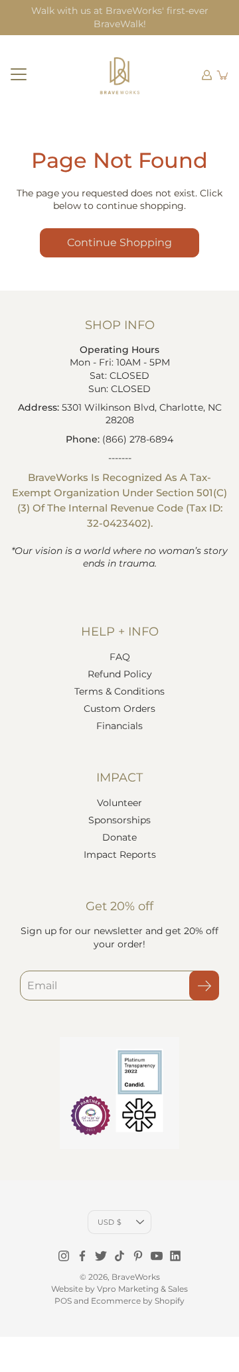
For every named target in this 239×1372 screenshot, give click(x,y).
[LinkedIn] (175, 1256)
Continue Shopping (119, 242)
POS (63, 1301)
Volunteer (119, 803)
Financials (119, 726)
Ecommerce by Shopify (138, 1301)
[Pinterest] (138, 1256)
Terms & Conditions (119, 691)
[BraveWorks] (119, 75)
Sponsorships (119, 820)
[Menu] (19, 75)
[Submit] (204, 985)
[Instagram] (64, 1256)
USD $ (109, 1222)
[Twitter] (101, 1256)
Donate (119, 837)
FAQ (120, 657)
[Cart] (223, 75)
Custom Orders (119, 709)
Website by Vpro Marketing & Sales (119, 1289)
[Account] (207, 75)
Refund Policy (120, 674)
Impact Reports (120, 854)
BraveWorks (136, 1277)
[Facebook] (82, 1256)
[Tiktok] (119, 1256)
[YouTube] (157, 1256)
